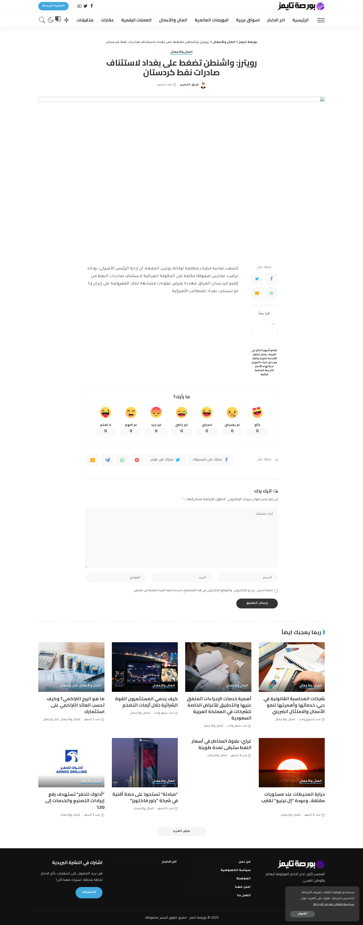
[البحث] (42, 20)
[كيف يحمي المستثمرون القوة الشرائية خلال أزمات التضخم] (145, 667)
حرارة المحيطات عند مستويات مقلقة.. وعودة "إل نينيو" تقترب (293, 797)
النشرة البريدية (53, 6)
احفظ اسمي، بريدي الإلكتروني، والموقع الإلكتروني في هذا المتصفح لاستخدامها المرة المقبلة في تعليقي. (203, 590)
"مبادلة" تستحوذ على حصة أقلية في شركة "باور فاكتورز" (145, 797)
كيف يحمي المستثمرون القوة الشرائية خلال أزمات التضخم (146, 702)
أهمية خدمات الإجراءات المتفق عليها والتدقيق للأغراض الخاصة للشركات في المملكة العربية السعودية (219, 708)
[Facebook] (92, 6)
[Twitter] (85, 6)
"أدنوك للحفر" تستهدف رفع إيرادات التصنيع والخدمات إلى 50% (74, 800)
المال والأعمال (181, 52)
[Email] (257, 293)
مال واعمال (69, 686)
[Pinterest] (137, 460)
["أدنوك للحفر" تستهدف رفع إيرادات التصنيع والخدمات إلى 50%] (71, 763)
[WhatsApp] (271, 293)
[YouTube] (79, 6)
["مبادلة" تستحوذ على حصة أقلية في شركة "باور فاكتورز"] (145, 763)
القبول (302, 914)
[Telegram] (107, 460)
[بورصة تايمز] (301, 6)
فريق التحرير (189, 85)
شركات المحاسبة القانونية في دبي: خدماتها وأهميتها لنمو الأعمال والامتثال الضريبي (294, 705)
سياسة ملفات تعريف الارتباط (333, 904)
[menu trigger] (318, 20)
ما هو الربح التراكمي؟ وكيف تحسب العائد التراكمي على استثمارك (75, 705)
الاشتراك (89, 892)
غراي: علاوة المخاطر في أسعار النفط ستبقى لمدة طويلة (221, 744)
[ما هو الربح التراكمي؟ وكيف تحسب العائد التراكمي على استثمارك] (71, 667)
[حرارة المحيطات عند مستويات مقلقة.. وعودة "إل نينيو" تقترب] (292, 763)
